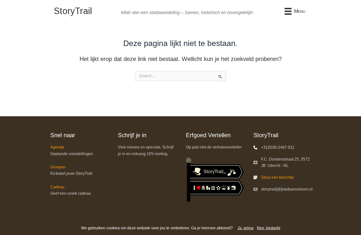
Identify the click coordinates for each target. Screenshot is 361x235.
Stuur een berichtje (277, 177)
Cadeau (57, 187)
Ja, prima (245, 228)
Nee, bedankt (268, 228)
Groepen (58, 167)
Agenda (57, 147)
